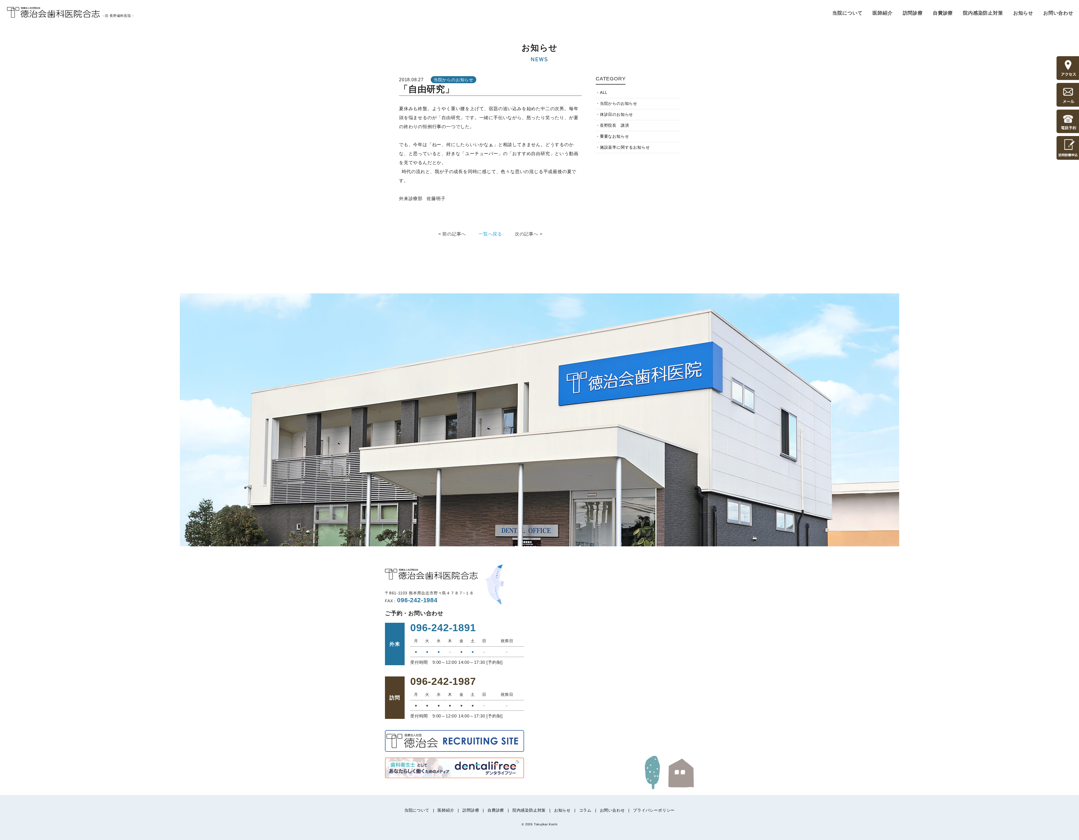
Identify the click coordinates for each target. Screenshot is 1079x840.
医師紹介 (882, 13)
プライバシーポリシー (654, 810)
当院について (847, 13)
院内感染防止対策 (983, 13)
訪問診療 (913, 13)
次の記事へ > (529, 234)
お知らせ (1023, 13)
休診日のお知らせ (616, 114)
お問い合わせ (1058, 13)
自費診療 (943, 13)
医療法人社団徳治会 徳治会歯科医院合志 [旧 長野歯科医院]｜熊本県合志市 (53, 12)
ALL (603, 92)
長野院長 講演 (614, 125)
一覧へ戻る (490, 234)
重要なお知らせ (614, 136)
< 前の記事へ (452, 234)
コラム (585, 810)
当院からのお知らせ (618, 103)
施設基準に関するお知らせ (625, 147)
